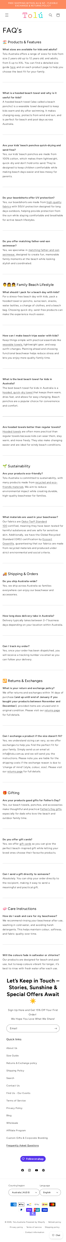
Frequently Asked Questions (22, 1145)
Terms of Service (16, 1100)
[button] (6, 15)
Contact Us (13, 1085)
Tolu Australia (19, 1222)
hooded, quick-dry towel (18, 392)
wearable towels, (13, 344)
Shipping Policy (15, 1070)
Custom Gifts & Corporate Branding (27, 1138)
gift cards (25, 843)
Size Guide (12, 1055)
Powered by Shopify (35, 1222)
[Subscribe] (55, 1028)
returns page (52, 710)
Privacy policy (16, 1227)
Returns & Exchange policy (21, 1063)
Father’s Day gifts (51, 809)
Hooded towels (12, 431)
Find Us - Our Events (18, 1093)
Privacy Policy (14, 1108)
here (13, 67)
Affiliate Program (16, 1130)
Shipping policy (52, 1227)
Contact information (34, 1232)
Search (10, 1078)
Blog (9, 1115)
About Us (11, 1048)
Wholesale (12, 1123)
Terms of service (34, 1227)
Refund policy (54, 1222)
